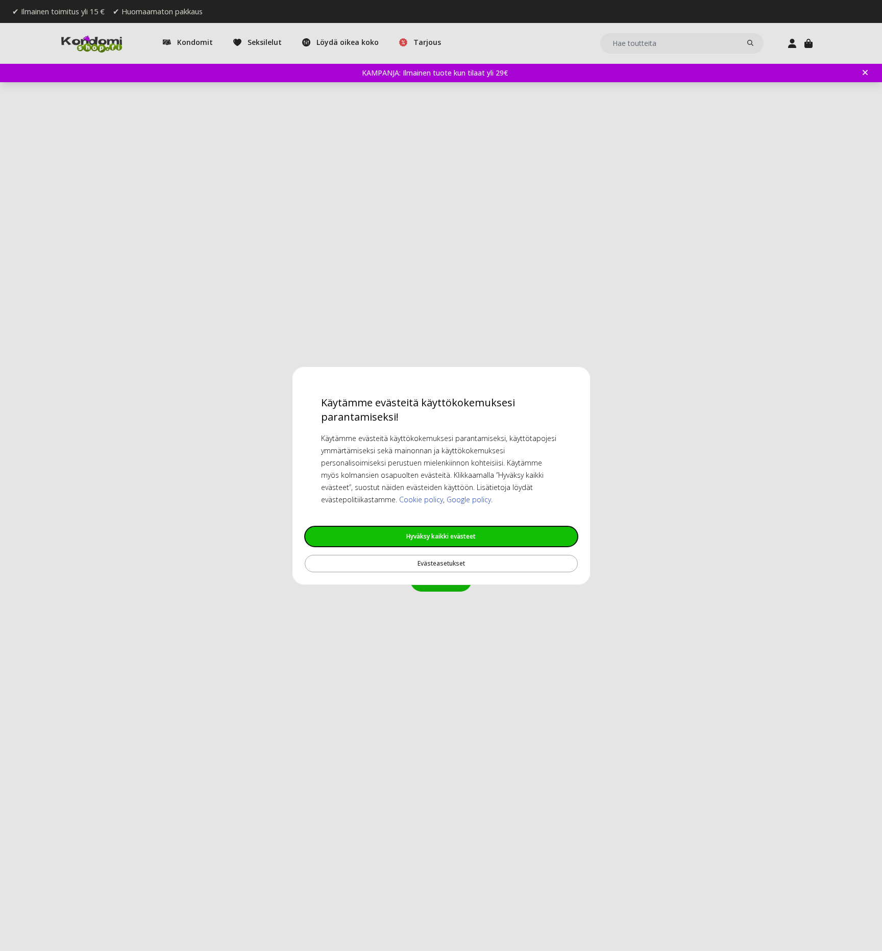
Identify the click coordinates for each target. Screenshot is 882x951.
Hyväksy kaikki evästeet (441, 536)
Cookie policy (421, 499)
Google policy (469, 499)
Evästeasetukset (441, 563)
